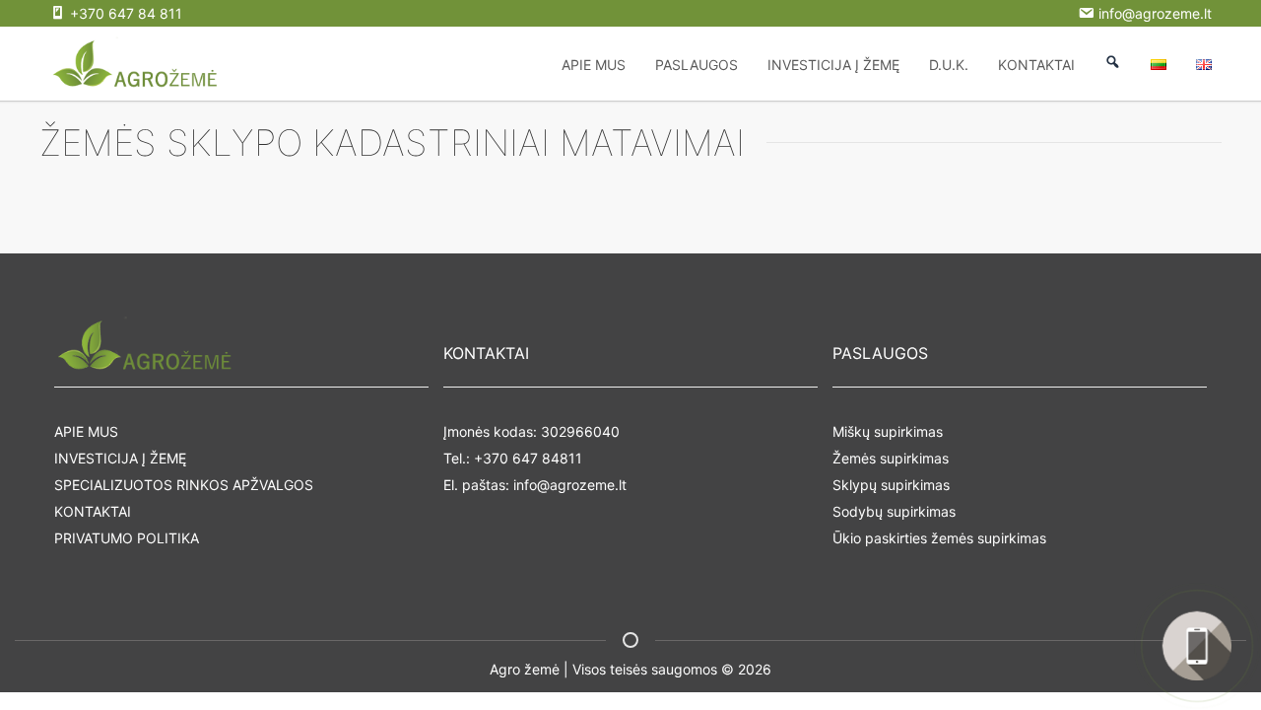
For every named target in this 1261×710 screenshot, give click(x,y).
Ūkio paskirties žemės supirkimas (939, 538)
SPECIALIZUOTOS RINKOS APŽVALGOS (183, 484)
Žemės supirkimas (890, 458)
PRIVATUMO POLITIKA (126, 538)
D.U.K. (948, 64)
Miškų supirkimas (887, 431)
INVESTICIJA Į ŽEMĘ (833, 64)
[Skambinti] (1196, 645)
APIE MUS (594, 64)
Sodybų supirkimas (894, 511)
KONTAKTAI (1036, 64)
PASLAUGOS (696, 64)
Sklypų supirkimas (891, 484)
